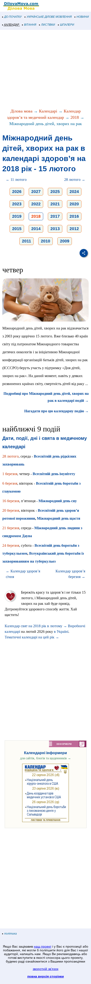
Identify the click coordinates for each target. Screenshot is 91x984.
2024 (74, 191)
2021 (55, 204)
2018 (74, 117)
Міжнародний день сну (57, 501)
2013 (55, 228)
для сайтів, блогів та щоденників (45, 758)
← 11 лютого (16, 180)
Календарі (48, 111)
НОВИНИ (83, 16)
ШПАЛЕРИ (67, 24)
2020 (74, 204)
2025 (55, 191)
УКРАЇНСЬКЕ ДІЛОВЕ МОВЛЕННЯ (49, 16)
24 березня (10, 545)
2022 (36, 204)
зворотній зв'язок (45, 969)
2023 (16, 204)
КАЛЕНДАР (12, 24)
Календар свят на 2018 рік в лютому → (36, 626)
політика (11, 933)
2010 (45, 241)
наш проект (42, 946)
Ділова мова (21, 111)
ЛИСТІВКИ (48, 24)
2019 (16, 216)
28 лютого (10, 456)
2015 (16, 228)
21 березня (10, 528)
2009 (64, 241)
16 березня (10, 501)
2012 (74, 228)
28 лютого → (74, 180)
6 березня (9, 483)
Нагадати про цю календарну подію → (56, 411)
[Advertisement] (45, 70)
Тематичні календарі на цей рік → (32, 637)
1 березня (9, 474)
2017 (55, 216)
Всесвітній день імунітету (54, 474)
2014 (36, 228)
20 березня (10, 510)
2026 (16, 191)
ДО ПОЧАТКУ (13, 16)
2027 (36, 191)
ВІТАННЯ (30, 24)
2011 (26, 241)
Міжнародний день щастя (58, 518)
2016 (74, 216)
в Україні (61, 632)
